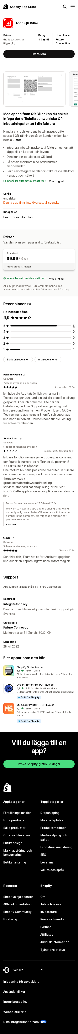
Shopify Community (17, 912)
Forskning (10, 919)
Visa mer (11, 524)
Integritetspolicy (15, 604)
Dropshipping (49, 812)
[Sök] (65, 7)
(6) (47, 39)
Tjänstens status (52, 949)
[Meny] (73, 7)
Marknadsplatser (52, 820)
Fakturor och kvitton (17, 217)
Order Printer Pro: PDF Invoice (35, 684)
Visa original (56, 181)
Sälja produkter (14, 827)
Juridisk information (54, 942)
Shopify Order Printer (30, 667)
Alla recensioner (48, 359)
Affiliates (46, 934)
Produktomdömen (53, 827)
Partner (45, 927)
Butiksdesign (12, 843)
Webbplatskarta (14, 1012)
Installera (39, 54)
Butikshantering (14, 862)
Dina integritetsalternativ (21, 1022)
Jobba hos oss (50, 904)
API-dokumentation (17, 904)
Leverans (46, 862)
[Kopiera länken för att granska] (24, 374)
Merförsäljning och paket (53, 837)
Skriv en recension (18, 359)
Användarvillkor (14, 991)
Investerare (48, 912)
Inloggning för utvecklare (21, 981)
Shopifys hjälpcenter (18, 896)
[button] (39, 672)
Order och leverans (17, 835)
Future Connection (16, 627)
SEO (43, 854)
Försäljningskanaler (17, 812)
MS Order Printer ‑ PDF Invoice (35, 704)
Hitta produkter (14, 820)
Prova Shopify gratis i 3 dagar (39, 764)
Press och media (52, 919)
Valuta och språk (52, 870)
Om (42, 896)
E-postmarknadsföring (56, 847)
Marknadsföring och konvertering (17, 852)
